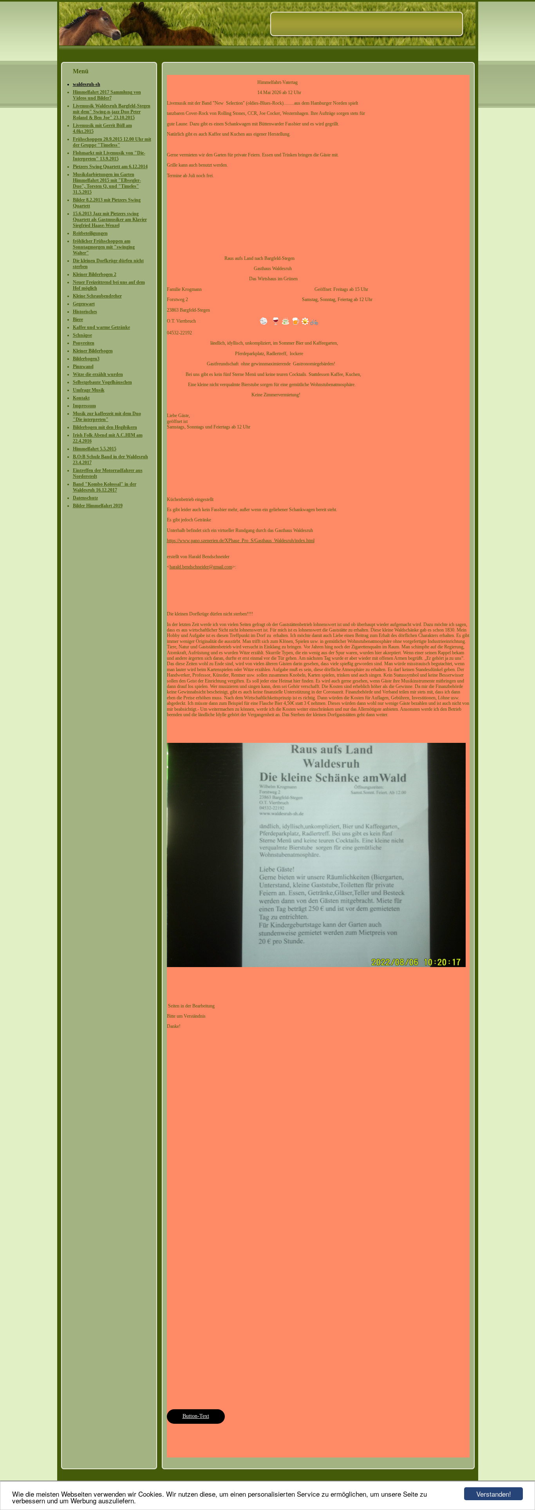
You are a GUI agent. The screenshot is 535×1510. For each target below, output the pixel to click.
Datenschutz (85, 498)
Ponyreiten (83, 343)
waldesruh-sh (86, 84)
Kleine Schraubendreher (97, 296)
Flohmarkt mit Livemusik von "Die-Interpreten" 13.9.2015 (109, 156)
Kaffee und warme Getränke (101, 327)
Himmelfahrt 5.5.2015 (94, 449)
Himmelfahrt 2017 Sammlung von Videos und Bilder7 (107, 95)
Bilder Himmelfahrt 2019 (98, 505)
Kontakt (81, 398)
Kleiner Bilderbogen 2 (94, 274)
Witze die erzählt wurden (98, 374)
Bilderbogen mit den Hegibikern (105, 427)
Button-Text (196, 1416)
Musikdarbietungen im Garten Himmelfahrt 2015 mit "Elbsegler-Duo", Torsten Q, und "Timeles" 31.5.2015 (107, 183)
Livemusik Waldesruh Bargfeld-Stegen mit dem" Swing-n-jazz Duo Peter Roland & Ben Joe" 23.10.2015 (111, 111)
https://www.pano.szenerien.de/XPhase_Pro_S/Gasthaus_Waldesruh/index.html (240, 540)
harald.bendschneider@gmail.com (201, 567)
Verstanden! (493, 1494)
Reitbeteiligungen (90, 233)
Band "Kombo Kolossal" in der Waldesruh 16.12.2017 (104, 487)
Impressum (84, 405)
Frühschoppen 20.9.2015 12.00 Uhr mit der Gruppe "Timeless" (112, 142)
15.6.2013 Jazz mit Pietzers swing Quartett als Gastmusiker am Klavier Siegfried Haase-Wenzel (110, 219)
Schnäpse (82, 335)
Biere (78, 319)
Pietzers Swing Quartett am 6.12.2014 (110, 166)
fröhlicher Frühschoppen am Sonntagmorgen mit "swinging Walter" (104, 247)
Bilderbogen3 (86, 358)
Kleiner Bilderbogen (93, 351)
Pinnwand (83, 366)
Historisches (85, 311)
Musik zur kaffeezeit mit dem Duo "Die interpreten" (107, 416)
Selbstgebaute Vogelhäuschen (102, 382)
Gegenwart (84, 304)
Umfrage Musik (89, 390)
